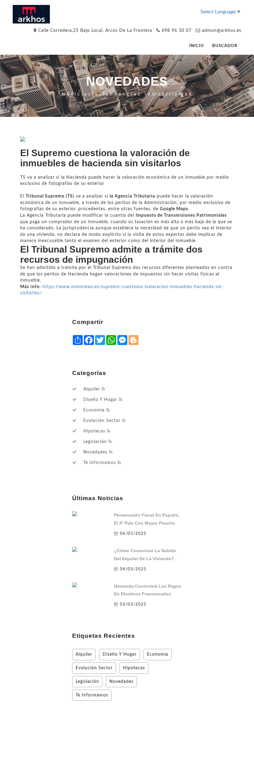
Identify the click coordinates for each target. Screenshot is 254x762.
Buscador (224, 46)
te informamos (99, 463)
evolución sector (101, 421)
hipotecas (94, 431)
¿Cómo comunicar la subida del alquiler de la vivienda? (145, 554)
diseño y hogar (100, 400)
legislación (95, 442)
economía (94, 410)
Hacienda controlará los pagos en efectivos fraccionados (147, 590)
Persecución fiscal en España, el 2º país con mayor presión (146, 519)
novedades (95, 452)
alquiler (91, 389)
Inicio (196, 46)
